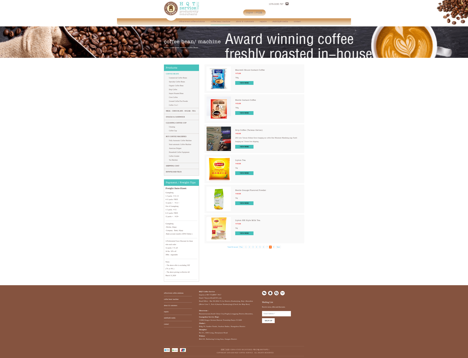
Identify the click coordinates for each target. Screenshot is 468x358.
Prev (241, 247)
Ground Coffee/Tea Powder (178, 101)
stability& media (280, 21)
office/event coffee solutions (192, 21)
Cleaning (172, 127)
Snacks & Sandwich (175, 117)
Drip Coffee (173, 89)
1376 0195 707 (276, 4)
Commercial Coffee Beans (178, 78)
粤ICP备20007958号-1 (261, 350)
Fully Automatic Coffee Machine (180, 140)
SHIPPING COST (172, 166)
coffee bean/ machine (220, 21)
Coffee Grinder (174, 156)
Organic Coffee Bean (176, 86)
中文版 (259, 12)
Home (166, 47)
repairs (263, 21)
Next (278, 247)
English (249, 12)
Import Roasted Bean (176, 93)
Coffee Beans (172, 74)
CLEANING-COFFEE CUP (176, 123)
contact (297, 21)
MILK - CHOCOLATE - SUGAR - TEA (180, 111)
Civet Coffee (173, 97)
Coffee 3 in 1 (173, 105)
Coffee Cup (173, 131)
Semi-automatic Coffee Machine (180, 144)
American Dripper (175, 148)
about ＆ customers (245, 21)
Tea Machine (173, 160)
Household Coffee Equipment (179, 152)
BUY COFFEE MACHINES (176, 136)
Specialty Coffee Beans (177, 82)
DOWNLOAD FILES (174, 172)
